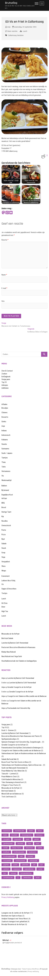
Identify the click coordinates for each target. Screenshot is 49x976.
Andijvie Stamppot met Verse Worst (15, 919)
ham (29, 843)
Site (3, 301)
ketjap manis (16, 848)
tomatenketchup (26, 873)
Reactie (5, 240)
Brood (4, 507)
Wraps (4, 571)
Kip (3, 516)
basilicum (6, 831)
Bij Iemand (5, 490)
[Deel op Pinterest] (7, 213)
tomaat (13, 873)
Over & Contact (7, 371)
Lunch (25, 31)
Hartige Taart (6, 512)
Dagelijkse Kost (7, 495)
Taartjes (5, 458)
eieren (28, 839)
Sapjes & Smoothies (9, 589)
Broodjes (5, 408)
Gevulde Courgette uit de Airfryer (19, 687)
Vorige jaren (6, 379)
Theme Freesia (26, 969)
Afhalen (4, 404)
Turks (4, 467)
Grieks (4, 421)
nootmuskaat (20, 861)
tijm (4, 873)
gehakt (36, 839)
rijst (41, 865)
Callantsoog (12, 35)
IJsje (3, 426)
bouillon (14, 835)
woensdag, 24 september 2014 (25, 27)
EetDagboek (6, 376)
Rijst (3, 539)
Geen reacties (12, 31)
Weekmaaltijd (6, 480)
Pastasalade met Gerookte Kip (18, 708)
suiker (40, 869)
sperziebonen (29, 869)
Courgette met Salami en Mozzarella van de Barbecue (26, 696)
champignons (26, 835)
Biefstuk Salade (7, 638)
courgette (6, 839)
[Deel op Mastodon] (3, 213)
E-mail (4, 288)
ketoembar (29, 848)
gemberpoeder (8, 843)
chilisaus (39, 835)
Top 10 (4, 382)
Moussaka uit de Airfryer (10, 634)
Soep (3, 552)
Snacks (4, 444)
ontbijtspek (33, 861)
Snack (4, 548)
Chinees (4, 412)
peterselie (25, 865)
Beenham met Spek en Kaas (12, 916)
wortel (38, 877)
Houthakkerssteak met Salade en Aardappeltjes (19, 661)
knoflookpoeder (19, 852)
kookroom (32, 852)
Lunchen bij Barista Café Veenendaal (15, 643)
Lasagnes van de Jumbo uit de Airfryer (15, 913)
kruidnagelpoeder (9, 856)
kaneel (5, 848)
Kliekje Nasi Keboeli (9, 652)
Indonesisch (6, 435)
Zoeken (4, 374)
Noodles (5, 521)
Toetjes (4, 593)
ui (18, 877)
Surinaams (5, 449)
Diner (3, 607)
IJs (3, 584)
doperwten (17, 839)
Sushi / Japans (7, 453)
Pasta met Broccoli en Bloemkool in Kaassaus (18, 647)
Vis (3, 476)
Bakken (4, 486)
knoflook (6, 852)
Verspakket (6, 561)
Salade (4, 543)
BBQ (3, 503)
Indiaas (4, 430)
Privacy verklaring (33, 971)
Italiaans (5, 439)
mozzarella (7, 861)
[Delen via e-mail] (11, 213)
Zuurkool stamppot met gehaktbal (14, 921)
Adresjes (5, 385)
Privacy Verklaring (8, 897)
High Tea (5, 611)
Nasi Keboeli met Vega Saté (12, 656)
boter (5, 835)
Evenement (6, 576)
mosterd (30, 856)
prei (34, 865)
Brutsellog (11, 3)
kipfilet (40, 848)
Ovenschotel (6, 525)
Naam (4, 275)
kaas (37, 843)
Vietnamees (6, 471)
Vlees (4, 566)
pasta (15, 865)
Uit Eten (4, 603)
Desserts (5, 417)
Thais (4, 462)
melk (21, 856)
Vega (3, 557)
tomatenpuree (8, 877)
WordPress (35, 969)
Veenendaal (27, 877)
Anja (8, 27)
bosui (40, 831)
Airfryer (4, 498)
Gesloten (20, 35)
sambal (6, 869)
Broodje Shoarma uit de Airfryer (13, 924)
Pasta (4, 530)
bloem (31, 831)
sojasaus (16, 869)
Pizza (4, 534)
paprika (6, 865)
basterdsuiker (19, 831)
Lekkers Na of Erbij (8, 580)
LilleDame (5, 388)
